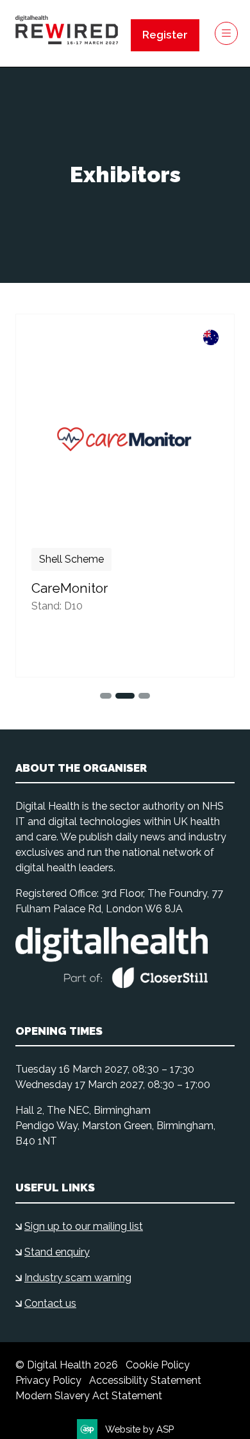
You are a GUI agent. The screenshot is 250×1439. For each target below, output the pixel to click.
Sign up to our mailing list (83, 1226)
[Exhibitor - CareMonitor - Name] (125, 495)
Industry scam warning (77, 1278)
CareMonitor (69, 588)
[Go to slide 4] (144, 696)
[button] (165, 35)
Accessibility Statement (145, 1380)
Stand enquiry (57, 1252)
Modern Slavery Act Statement (88, 1396)
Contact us (50, 1303)
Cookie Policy (158, 1365)
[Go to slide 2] (106, 696)
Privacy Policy (48, 1380)
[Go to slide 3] (125, 696)
